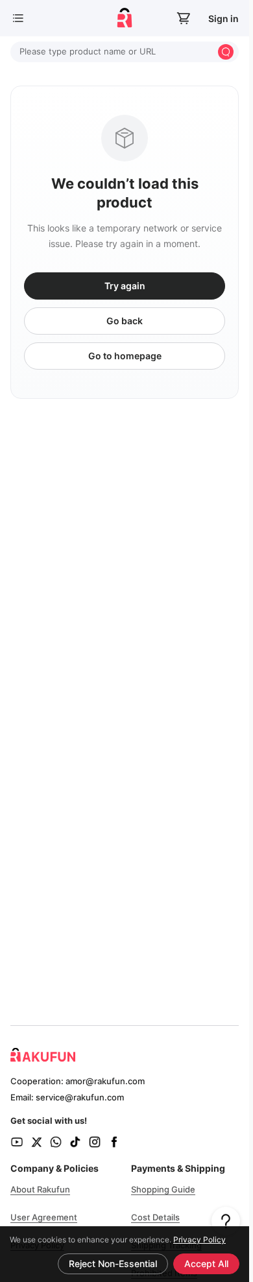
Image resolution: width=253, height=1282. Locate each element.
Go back (124, 320)
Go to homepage (125, 355)
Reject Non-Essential (113, 1263)
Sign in (223, 18)
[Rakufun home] (125, 18)
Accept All (206, 1263)
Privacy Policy (199, 1239)
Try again (124, 285)
